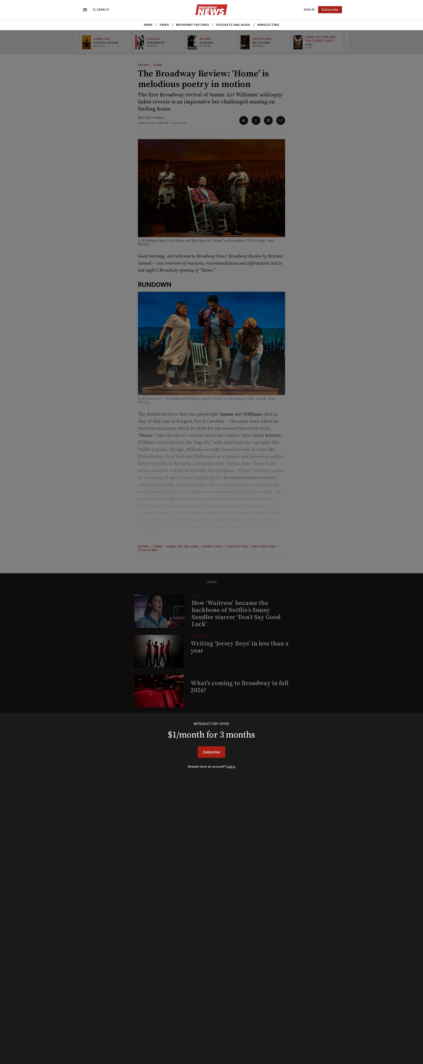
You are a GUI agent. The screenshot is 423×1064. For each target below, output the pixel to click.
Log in (230, 766)
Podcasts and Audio (233, 24)
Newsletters (268, 24)
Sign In (309, 9)
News (148, 24)
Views (164, 24)
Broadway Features (192, 24)
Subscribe (330, 9)
